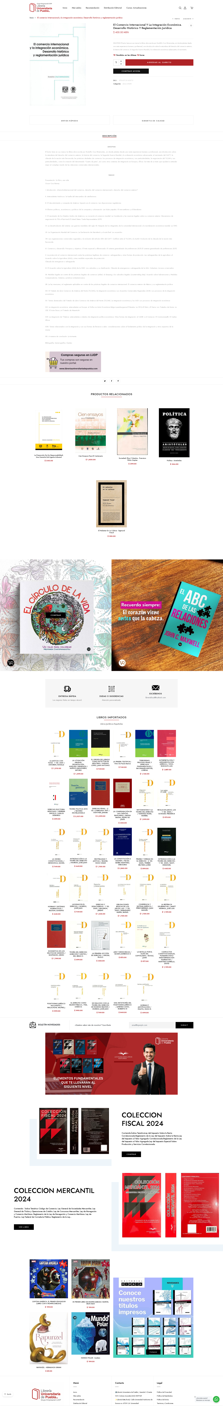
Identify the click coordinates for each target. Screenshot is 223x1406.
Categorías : (117, 84)
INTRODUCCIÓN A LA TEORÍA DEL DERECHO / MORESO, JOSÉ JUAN (78, 861)
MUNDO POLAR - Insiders (90, 1358)
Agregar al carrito (159, 62)
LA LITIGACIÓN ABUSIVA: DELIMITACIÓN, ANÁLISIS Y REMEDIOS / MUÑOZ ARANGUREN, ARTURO (78, 765)
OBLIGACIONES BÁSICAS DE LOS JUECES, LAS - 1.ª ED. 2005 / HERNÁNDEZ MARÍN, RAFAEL (122, 908)
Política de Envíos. (163, 1399)
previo (177, 19)
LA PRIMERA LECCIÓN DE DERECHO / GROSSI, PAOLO (100, 955)
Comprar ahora (131, 71)
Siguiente (187, 19)
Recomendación (92, 8)
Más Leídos (76, 8)
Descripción (109, 136)
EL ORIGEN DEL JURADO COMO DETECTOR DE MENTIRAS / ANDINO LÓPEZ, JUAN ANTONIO (100, 762)
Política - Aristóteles (174, 460)
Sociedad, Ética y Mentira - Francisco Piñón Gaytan (132, 459)
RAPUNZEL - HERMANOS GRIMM (48, 1367)
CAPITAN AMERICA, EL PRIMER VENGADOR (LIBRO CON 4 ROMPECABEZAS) (49, 1302)
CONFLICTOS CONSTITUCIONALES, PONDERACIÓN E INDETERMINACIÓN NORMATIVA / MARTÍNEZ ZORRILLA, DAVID (166, 958)
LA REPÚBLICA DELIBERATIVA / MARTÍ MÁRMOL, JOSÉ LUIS (167, 906)
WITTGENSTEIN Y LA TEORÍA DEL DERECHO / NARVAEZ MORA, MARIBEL (144, 813)
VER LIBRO (24, 1227)
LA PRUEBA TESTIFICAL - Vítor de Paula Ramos (122, 762)
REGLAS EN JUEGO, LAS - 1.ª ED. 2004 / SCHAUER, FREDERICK (166, 812)
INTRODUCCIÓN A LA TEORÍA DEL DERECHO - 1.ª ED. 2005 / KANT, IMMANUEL (166, 862)
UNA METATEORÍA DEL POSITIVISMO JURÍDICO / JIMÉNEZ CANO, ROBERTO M (122, 1006)
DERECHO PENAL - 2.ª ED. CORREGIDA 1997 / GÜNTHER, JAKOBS (100, 810)
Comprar (153, 1352)
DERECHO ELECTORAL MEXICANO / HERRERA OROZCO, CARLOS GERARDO (56, 812)
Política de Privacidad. (164, 1392)
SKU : (115, 80)
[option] (67, 692)
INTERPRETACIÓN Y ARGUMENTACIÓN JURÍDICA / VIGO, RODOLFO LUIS (166, 763)
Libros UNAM (127, 84)
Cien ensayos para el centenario (91, 456)
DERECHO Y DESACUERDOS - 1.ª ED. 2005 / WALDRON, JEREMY (100, 907)
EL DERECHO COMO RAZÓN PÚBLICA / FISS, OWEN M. (78, 1005)
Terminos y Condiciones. (165, 1403)
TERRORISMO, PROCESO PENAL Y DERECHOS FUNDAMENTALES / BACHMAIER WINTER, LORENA (144, 765)
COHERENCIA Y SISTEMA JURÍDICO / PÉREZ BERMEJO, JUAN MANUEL (144, 907)
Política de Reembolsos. (165, 1396)
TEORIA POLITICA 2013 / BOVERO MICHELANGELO (78, 811)
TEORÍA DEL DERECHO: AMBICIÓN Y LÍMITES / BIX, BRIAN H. (78, 954)
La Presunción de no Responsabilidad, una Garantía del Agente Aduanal (48, 456)
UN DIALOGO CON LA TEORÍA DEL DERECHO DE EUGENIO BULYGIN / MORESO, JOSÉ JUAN (100, 1006)
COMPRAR (56, 615)
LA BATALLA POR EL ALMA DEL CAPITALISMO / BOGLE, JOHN (144, 955)
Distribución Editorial (113, 8)
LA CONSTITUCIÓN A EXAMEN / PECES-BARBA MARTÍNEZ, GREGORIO (122, 862)
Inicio (65, 8)
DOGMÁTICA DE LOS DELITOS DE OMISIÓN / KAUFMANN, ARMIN (56, 953)
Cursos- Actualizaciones (136, 8)
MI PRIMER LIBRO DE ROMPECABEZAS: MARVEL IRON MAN (91, 1303)
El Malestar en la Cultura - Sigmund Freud (111, 531)
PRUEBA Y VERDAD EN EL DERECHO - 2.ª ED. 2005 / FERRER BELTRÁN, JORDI (144, 862)
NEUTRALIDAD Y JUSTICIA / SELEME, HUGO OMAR (100, 861)
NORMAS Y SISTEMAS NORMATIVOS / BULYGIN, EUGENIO (56, 908)
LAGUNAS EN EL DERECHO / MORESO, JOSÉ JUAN (78, 906)
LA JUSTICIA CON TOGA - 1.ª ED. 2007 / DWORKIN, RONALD (56, 763)
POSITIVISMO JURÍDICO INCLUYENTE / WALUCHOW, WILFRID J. (56, 1005)
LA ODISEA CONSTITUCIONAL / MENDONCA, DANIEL (56, 861)
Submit (184, 1025)
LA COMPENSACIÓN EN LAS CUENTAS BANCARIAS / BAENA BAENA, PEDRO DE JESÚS (122, 815)
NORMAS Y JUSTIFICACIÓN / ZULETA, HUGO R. (144, 1007)
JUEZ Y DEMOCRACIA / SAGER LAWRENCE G (122, 953)
